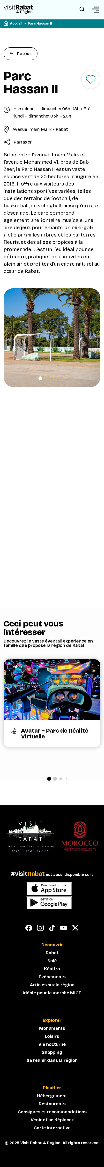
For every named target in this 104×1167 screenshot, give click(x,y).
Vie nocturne (52, 1044)
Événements (52, 977)
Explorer (52, 1020)
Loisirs (52, 1036)
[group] (52, 703)
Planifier (52, 1088)
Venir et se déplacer (52, 1120)
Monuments (52, 1028)
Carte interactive (52, 1128)
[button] (40, 378)
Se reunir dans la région (52, 1060)
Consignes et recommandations (52, 1112)
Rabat (52, 953)
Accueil (16, 23)
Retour (24, 53)
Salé (52, 961)
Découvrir (52, 945)
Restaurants (52, 1104)
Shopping (52, 1052)
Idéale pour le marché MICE (52, 993)
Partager (23, 142)
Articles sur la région (52, 985)
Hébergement (52, 1096)
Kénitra (52, 969)
